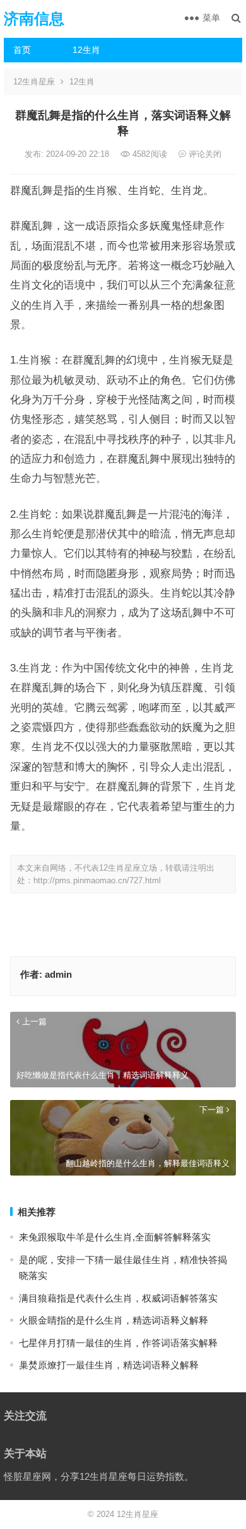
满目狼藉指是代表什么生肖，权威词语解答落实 (118, 1298)
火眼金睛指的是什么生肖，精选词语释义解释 (113, 1320)
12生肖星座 (34, 81)
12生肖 (86, 50)
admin (58, 974)
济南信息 (34, 18)
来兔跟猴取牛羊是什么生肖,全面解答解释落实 (115, 1237)
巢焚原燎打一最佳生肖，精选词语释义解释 (109, 1365)
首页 (22, 50)
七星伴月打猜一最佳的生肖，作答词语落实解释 (118, 1342)
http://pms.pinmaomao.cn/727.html (97, 880)
